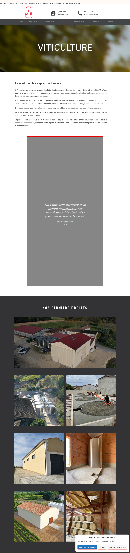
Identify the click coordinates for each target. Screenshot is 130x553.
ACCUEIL (20, 22)
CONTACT (110, 22)
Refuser (102, 547)
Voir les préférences (117, 547)
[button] (30, 214)
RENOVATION (33, 22)
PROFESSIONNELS (79, 22)
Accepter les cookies (87, 547)
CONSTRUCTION (49, 22)
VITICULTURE (64, 22)
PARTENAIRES (96, 22)
